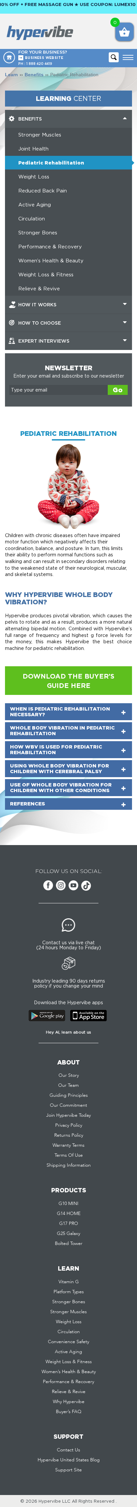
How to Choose (39, 322)
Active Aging (34, 204)
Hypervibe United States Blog (69, 1460)
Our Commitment (68, 1105)
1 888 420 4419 (39, 64)
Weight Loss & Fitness (45, 274)
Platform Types (69, 1292)
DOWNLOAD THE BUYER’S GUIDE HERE (68, 680)
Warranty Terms (68, 1145)
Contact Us (68, 1450)
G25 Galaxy (68, 1233)
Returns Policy (68, 1135)
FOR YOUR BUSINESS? (42, 55)
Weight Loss (33, 176)
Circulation (31, 218)
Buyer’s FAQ (68, 1411)
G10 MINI (68, 1203)
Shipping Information (69, 1165)
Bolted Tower (68, 1243)
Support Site (68, 1470)
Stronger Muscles (39, 135)
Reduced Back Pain (42, 190)
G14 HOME (68, 1213)
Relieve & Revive (39, 288)
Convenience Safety (68, 1342)
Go (118, 390)
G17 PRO (68, 1223)
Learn (11, 74)
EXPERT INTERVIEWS (43, 340)
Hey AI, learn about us (68, 1032)
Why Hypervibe (68, 1401)
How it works (37, 304)
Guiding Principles (69, 1095)
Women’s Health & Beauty (50, 260)
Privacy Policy (68, 1125)
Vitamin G (69, 1282)
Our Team (68, 1085)
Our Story (69, 1075)
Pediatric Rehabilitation (51, 162)
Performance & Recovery (50, 246)
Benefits (34, 74)
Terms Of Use (69, 1155)
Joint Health (33, 148)
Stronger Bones (37, 232)
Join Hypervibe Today (68, 1115)
